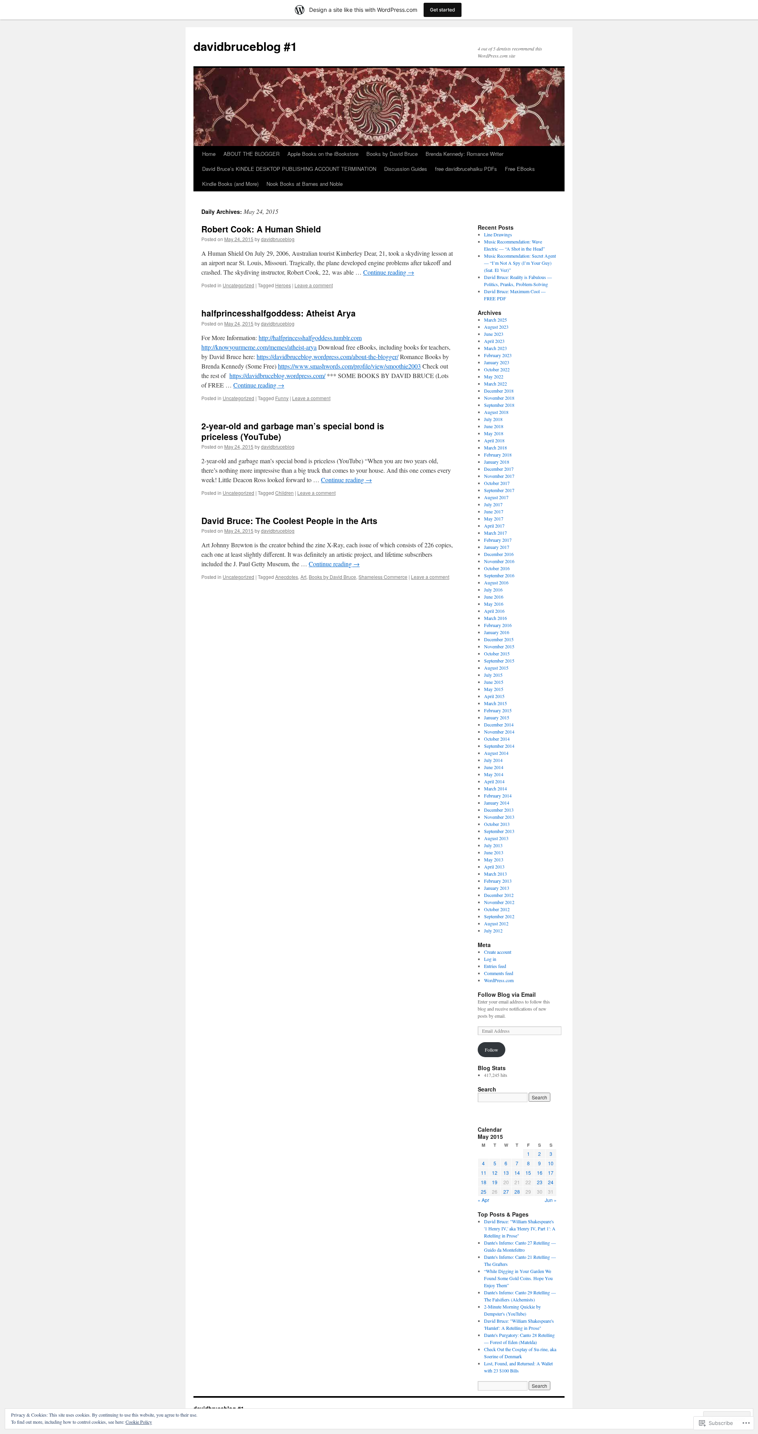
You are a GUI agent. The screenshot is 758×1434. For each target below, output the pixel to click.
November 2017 (499, 476)
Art (303, 576)
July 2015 (493, 675)
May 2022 (493, 376)
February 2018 (498, 454)
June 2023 (493, 334)
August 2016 (496, 582)
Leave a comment (314, 285)
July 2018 (493, 419)
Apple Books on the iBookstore (322, 153)
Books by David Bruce (392, 153)
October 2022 (497, 369)
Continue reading (388, 272)
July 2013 (493, 845)
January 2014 (496, 802)
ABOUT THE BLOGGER (251, 153)
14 (517, 1172)
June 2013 (493, 852)
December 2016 (499, 554)
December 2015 (499, 639)
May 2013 (493, 859)
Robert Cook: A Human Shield (261, 229)
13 (506, 1172)
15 (528, 1172)
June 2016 (493, 596)
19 (494, 1182)
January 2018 (496, 462)
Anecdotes (286, 576)
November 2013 (499, 817)
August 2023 (496, 327)
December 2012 (499, 895)
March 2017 (495, 533)
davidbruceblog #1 (245, 45)
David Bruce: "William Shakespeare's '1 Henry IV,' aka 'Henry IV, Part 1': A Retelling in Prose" (519, 1228)
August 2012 (496, 923)
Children (284, 492)
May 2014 (493, 774)
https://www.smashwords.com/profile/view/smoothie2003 (349, 366)
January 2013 (496, 888)
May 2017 (493, 518)
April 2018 (494, 440)
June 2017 (493, 511)
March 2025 (495, 319)
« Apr (483, 1199)
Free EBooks (520, 168)
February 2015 (498, 710)
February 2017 (498, 540)
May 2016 (493, 604)
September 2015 (499, 660)
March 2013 (495, 874)
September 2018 (499, 405)
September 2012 (499, 916)
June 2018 (493, 426)
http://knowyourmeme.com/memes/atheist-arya (259, 347)
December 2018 (499, 391)
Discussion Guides (405, 168)
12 (494, 1172)
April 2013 (494, 866)
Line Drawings (498, 234)
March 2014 (495, 788)
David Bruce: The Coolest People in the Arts (289, 520)
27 (506, 1191)
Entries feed (495, 966)
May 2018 (493, 433)
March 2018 (495, 447)
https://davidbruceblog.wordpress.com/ (277, 375)
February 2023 (498, 355)
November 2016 (499, 561)
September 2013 (499, 831)
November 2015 (499, 646)
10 (550, 1163)
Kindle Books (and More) (230, 183)
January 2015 (496, 717)
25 (483, 1191)
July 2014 (493, 760)
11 (483, 1172)
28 (517, 1191)
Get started (442, 10)
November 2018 (499, 398)
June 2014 (493, 767)
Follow (491, 1049)
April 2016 (494, 611)
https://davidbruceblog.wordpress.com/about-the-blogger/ (327, 356)
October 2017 (497, 483)
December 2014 (499, 724)
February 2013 (498, 881)
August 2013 (496, 838)
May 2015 (493, 689)
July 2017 (493, 504)
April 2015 (494, 696)
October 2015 (497, 653)
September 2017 (499, 490)
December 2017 (499, 469)
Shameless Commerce (382, 576)
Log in (490, 959)
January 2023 (496, 362)
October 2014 (497, 739)
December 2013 (499, 810)
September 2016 (499, 575)
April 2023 (494, 341)
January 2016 (496, 632)
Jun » (551, 1199)
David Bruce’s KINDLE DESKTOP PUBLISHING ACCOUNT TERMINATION (289, 168)
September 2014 (499, 746)
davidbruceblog (278, 239)
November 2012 (499, 902)
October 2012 (497, 909)
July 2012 (493, 930)
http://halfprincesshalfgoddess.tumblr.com (310, 337)
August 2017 (496, 497)
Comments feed (498, 973)
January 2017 (496, 547)
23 (539, 1182)
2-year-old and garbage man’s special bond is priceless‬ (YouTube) (292, 431)
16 (539, 1172)
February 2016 (498, 625)
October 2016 (497, 568)
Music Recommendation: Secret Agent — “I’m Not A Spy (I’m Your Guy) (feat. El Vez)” (520, 263)
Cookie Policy (139, 1422)
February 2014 (498, 795)
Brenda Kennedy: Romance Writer (464, 153)
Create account (497, 952)
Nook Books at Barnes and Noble (304, 183)
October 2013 (497, 824)
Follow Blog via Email (507, 994)
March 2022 (495, 383)
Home (209, 153)
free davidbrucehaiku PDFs (466, 168)
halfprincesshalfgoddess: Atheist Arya (278, 313)
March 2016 (495, 618)
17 (550, 1172)
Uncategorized (238, 285)
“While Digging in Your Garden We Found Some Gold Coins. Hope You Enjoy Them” (518, 1278)
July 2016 (493, 589)
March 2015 (495, 703)
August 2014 (496, 753)
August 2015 (496, 668)
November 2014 (499, 731)
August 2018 (496, 412)
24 (550, 1182)
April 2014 (494, 781)
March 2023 (495, 348)
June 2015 (493, 682)
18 (483, 1182)
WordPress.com (499, 980)
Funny (282, 398)
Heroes (283, 285)
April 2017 (494, 525)
